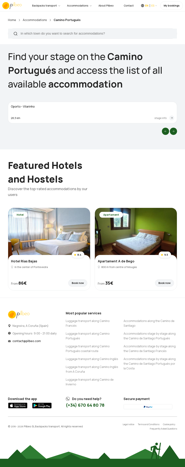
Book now (78, 283)
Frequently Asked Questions (163, 428)
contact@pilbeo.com (26, 341)
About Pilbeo (106, 5)
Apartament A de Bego (116, 261)
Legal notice (128, 424)
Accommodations (77, 5)
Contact (129, 5)
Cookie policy (169, 424)
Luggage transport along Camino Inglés (92, 359)
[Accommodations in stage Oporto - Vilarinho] (171, 118)
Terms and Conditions (148, 424)
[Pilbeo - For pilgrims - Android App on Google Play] (42, 409)
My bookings (171, 5)
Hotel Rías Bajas (24, 261)
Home (12, 20)
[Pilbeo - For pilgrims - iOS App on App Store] (18, 409)
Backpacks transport (44, 5)
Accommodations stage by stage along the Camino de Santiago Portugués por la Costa (150, 363)
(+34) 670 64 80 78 (85, 405)
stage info (160, 118)
